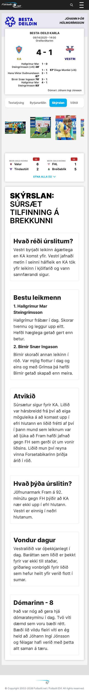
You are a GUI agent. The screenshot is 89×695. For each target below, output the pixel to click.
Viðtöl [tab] (74, 102)
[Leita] (71, 5)
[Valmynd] (81, 5)
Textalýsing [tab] (16, 102)
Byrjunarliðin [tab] (38, 102)
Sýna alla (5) (42, 176)
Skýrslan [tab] (58, 102)
